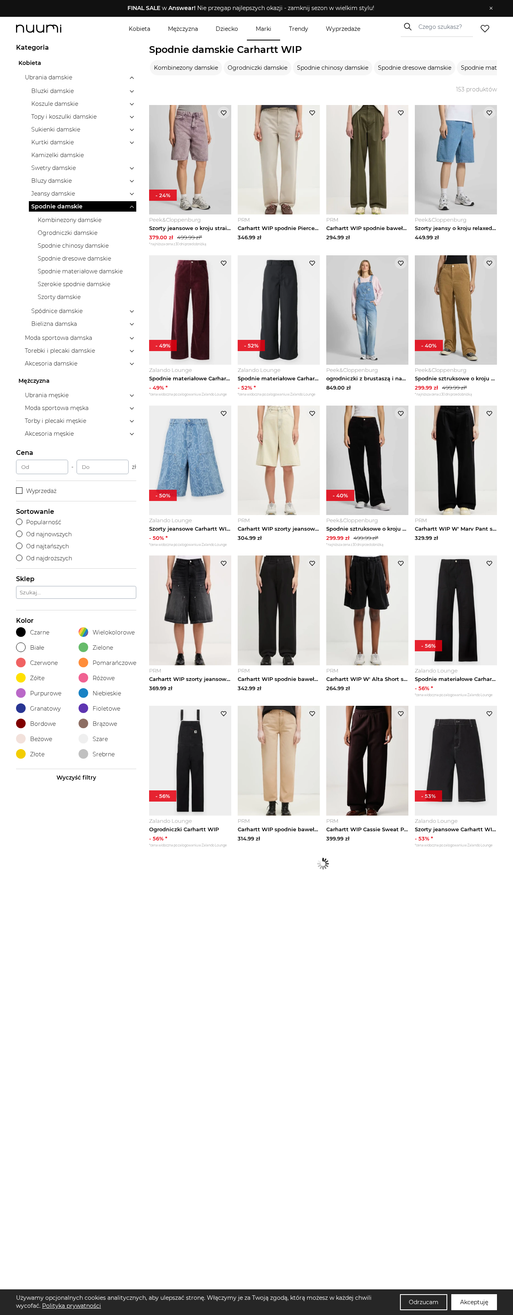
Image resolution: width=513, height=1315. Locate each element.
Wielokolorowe (114, 632)
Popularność (43, 522)
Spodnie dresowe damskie (414, 67)
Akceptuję (474, 1302)
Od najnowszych (49, 534)
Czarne (39, 632)
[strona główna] (52, 28)
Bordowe (43, 723)
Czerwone (44, 663)
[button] (250, 8)
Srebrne (104, 754)
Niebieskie (107, 693)
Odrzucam (423, 1302)
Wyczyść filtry (76, 777)
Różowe (104, 678)
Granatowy (45, 708)
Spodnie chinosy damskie (332, 67)
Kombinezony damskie (186, 67)
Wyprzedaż (41, 491)
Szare (100, 739)
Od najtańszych (47, 546)
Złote (37, 754)
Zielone (103, 647)
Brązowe (105, 723)
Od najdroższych (49, 558)
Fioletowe (106, 708)
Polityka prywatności (71, 1305)
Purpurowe (45, 693)
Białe (37, 647)
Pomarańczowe (114, 663)
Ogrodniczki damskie (257, 67)
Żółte (37, 678)
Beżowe (41, 739)
